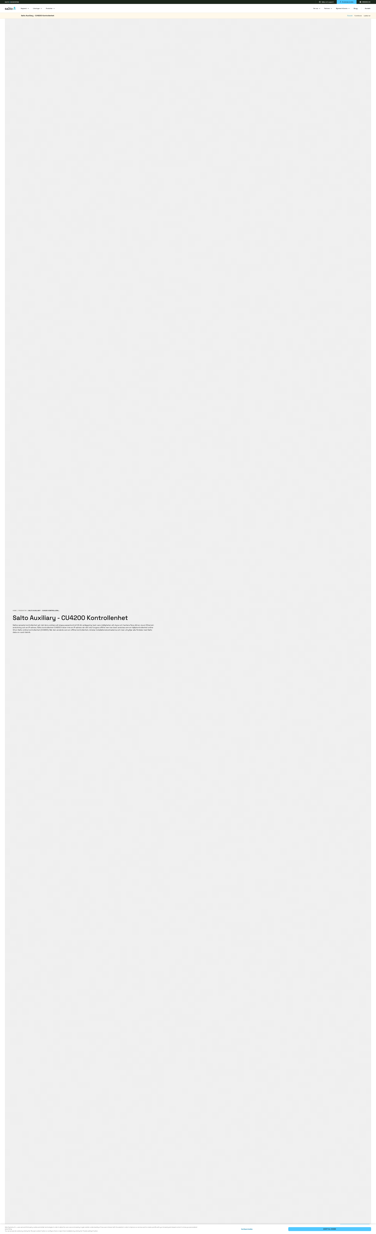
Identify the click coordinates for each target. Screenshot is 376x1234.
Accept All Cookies (329, 1229)
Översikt (350, 16)
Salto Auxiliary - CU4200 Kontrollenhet (37, 15)
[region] (188, 1229)
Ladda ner (367, 16)
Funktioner (358, 16)
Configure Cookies (247, 1229)
